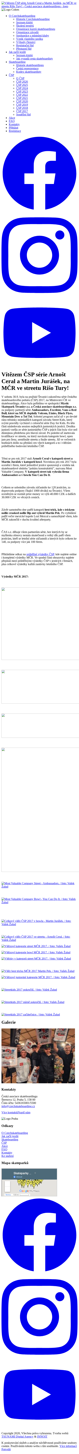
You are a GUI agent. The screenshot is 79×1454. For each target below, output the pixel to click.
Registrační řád (25, 45)
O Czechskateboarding (22, 15)
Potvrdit (6, 1449)
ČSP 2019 (22, 104)
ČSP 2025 (22, 84)
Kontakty (14, 124)
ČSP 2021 (22, 98)
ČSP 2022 (22, 94)
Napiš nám (24, 1112)
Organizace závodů (27, 32)
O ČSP (20, 78)
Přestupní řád (23, 48)
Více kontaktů (9, 1112)
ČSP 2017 (22, 111)
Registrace (15, 130)
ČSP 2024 (22, 88)
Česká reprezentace (27, 68)
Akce (12, 117)
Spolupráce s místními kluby (32, 35)
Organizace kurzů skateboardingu (35, 29)
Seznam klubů (24, 22)
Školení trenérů (25, 25)
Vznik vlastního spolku (29, 38)
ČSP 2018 (22, 107)
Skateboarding (17, 61)
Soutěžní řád (23, 114)
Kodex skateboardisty (28, 71)
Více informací (68, 1446)
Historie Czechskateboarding (33, 19)
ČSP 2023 (22, 91)
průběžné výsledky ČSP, (40, 554)
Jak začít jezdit (17, 52)
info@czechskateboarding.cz (18, 1106)
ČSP (11, 75)
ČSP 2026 (22, 81)
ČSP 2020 (22, 101)
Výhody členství (25, 42)
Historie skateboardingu (30, 65)
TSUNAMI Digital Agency (17, 1436)
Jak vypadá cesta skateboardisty (34, 58)
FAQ (12, 121)
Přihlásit (13, 127)
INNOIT (42, 1436)
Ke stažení (7, 1155)
